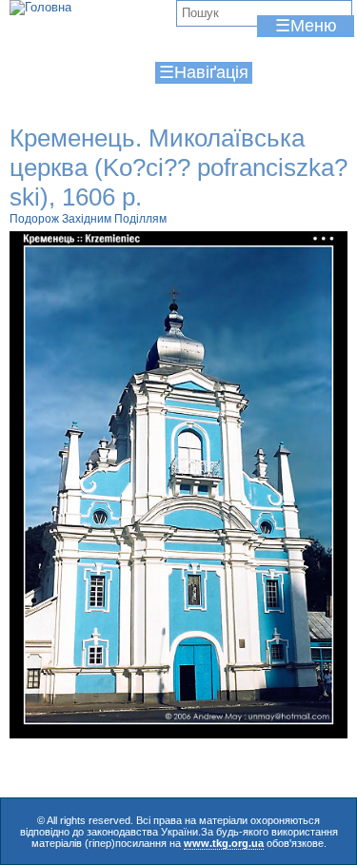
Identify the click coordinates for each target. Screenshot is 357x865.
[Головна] (40, 7)
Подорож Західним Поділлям (88, 219)
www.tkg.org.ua (224, 843)
